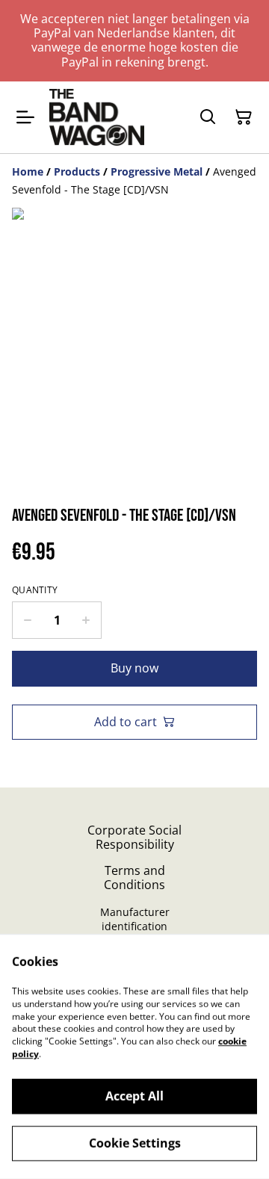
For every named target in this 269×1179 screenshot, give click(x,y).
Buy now (134, 668)
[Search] (208, 117)
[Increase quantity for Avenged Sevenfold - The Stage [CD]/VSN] (86, 620)
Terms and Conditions (134, 877)
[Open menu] (25, 117)
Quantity (35, 590)
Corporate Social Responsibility (134, 837)
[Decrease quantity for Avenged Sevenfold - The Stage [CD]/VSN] (27, 620)
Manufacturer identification (135, 919)
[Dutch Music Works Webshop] (96, 117)
